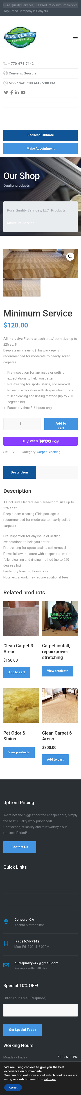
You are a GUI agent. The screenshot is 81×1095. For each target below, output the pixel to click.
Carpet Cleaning (48, 452)
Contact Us (19, 847)
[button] (70, 257)
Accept (13, 1087)
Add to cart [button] (16, 672)
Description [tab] (19, 472)
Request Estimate (40, 135)
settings (50, 1079)
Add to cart (61, 425)
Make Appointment (41, 148)
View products (57, 671)
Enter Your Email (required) (25, 998)
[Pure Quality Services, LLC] (20, 37)
